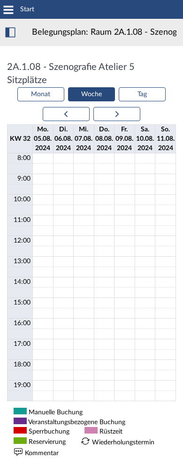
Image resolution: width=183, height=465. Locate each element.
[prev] (66, 114)
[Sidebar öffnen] (10, 32)
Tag (142, 94)
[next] (116, 114)
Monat (40, 94)
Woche (91, 94)
